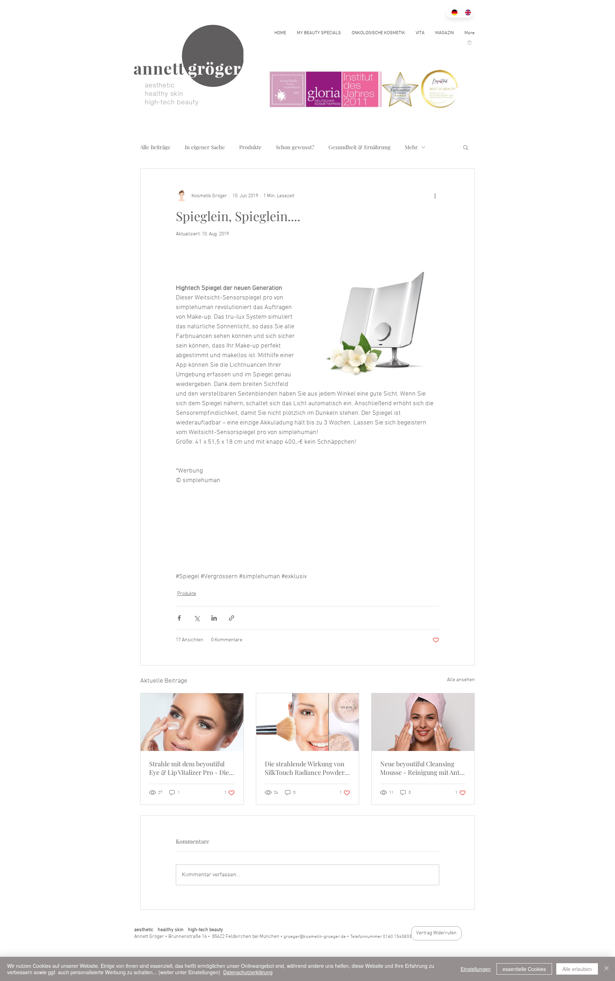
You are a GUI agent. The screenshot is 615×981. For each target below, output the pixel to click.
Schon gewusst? (295, 147)
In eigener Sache (205, 147)
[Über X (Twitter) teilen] (196, 618)
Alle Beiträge (155, 147)
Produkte (250, 147)
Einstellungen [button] (476, 968)
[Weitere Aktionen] (435, 196)
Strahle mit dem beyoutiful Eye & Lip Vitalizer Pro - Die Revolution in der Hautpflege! (191, 768)
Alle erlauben (577, 968)
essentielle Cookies (524, 968)
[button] (469, 42)
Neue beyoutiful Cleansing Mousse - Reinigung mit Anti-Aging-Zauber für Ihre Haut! (422, 768)
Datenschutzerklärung (248, 972)
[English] (466, 12)
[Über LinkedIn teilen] (214, 618)
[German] (452, 12)
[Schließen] (606, 968)
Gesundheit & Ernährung (359, 147)
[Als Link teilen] (231, 618)
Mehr (411, 147)
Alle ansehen (461, 680)
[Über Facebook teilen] (179, 618)
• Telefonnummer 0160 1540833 (379, 937)
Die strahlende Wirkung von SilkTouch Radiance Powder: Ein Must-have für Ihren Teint (307, 768)
